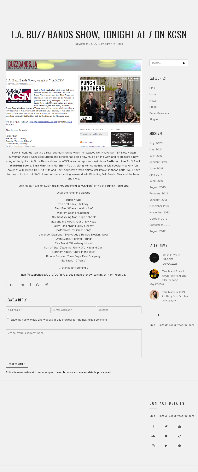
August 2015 (157, 187)
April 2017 (155, 174)
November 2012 (159, 212)
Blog (152, 88)
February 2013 (158, 193)
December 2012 (159, 206)
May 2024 (155, 149)
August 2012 (157, 231)
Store (118, 26)
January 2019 (158, 162)
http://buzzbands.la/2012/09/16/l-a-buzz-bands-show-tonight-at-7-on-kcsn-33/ (73, 274)
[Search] (184, 63)
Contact (136, 26)
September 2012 (159, 225)
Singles (154, 119)
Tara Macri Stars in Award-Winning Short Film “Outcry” (175, 276)
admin (109, 44)
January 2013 (158, 200)
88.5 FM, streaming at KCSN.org (72, 185)
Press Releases (159, 113)
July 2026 (156, 143)
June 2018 (156, 168)
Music (49, 26)
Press (102, 26)
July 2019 (155, 156)
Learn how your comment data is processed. (83, 372)
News (153, 100)
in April (23, 152)
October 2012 (158, 218)
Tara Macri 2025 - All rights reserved (99, 468)
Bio (63, 26)
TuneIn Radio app (117, 185)
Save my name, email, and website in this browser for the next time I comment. (59, 319)
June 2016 (156, 181)
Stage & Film (81, 26)
